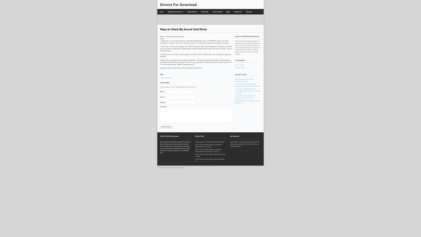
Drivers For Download (178, 4)
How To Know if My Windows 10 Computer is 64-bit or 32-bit (245, 97)
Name (162, 92)
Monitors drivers (254, 142)
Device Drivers (192, 12)
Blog (228, 12)
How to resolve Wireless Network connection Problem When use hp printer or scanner (248, 91)
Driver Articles (217, 12)
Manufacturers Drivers (174, 12)
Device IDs (205, 12)
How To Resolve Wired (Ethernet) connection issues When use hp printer (247, 85)
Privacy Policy (181, 167)
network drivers (244, 142)
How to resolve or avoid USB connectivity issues (244, 80)
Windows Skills (240, 67)
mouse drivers (243, 144)
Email (162, 97)
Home (161, 12)
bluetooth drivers (253, 144)
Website (162, 102)
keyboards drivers (235, 146)
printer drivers (234, 142)
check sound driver (165, 78)
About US (249, 12)
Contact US (237, 12)
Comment (163, 107)
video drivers (234, 144)
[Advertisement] (210, 19)
